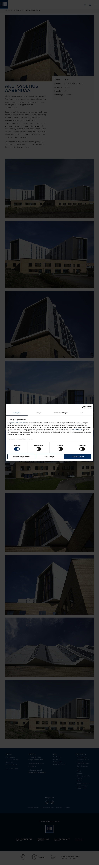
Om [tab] (82, 413)
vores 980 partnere (18, 422)
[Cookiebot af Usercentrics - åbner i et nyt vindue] (83, 407)
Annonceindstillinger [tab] (60, 413)
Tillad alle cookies (78, 457)
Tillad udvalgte (49, 457)
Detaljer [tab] (38, 413)
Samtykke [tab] (17, 413)
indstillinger (77, 429)
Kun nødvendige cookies (21, 457)
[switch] (38, 449)
